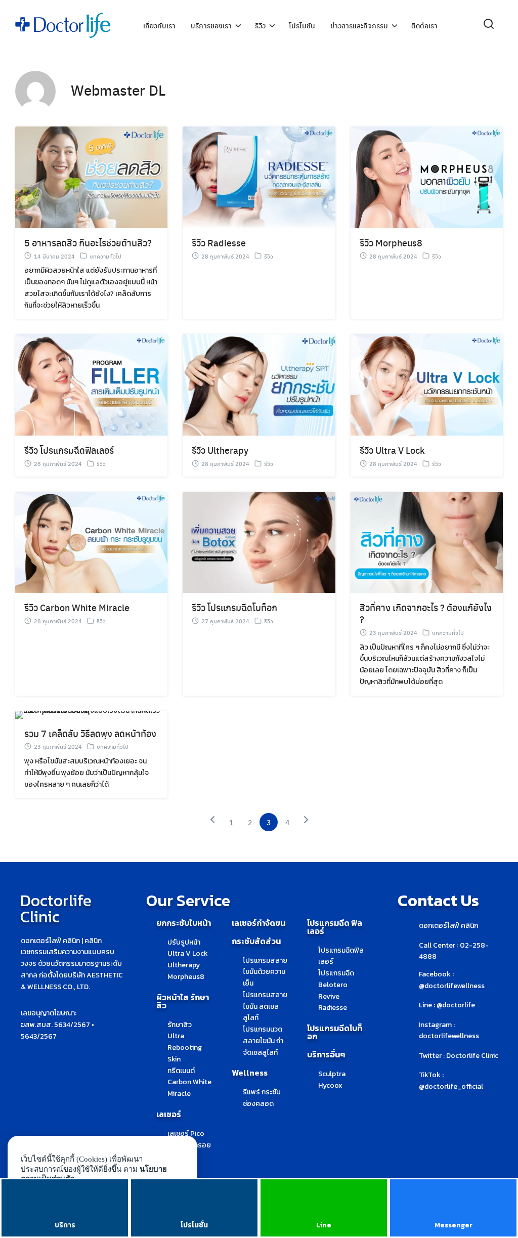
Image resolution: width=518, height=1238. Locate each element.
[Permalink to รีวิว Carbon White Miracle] (91, 541)
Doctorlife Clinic (56, 908)
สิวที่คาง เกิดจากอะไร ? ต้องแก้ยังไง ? (426, 613)
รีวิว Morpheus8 (391, 242)
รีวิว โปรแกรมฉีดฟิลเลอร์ (69, 450)
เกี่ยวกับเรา (159, 25)
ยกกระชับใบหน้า (183, 923)
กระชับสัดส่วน (256, 941)
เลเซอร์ (168, 1114)
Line (323, 1225)
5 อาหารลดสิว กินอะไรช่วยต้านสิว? (88, 242)
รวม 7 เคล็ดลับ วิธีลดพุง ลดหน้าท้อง (90, 733)
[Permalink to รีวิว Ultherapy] (259, 384)
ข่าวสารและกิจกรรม (359, 25)
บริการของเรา (211, 25)
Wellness (250, 1072)
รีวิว (260, 25)
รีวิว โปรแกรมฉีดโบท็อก (234, 607)
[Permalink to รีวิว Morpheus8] (427, 177)
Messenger (453, 1225)
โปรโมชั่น (194, 1225)
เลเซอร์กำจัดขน (258, 923)
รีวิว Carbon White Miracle (77, 607)
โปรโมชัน (302, 25)
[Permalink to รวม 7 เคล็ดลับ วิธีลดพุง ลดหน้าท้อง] (91, 714)
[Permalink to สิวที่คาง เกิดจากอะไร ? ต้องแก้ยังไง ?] (427, 541)
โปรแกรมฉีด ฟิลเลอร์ (334, 927)
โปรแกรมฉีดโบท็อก (334, 1032)
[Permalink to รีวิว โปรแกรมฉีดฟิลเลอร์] (91, 384)
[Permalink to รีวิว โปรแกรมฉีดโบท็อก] (259, 541)
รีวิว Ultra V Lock (392, 450)
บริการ (65, 1225)
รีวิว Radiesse (219, 242)
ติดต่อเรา (424, 25)
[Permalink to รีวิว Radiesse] (259, 177)
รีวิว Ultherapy (220, 450)
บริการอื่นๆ (326, 1054)
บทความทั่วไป (105, 256)
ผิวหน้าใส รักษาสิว (182, 1001)
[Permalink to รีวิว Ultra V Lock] (427, 384)
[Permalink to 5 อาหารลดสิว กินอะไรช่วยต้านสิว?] (91, 177)
